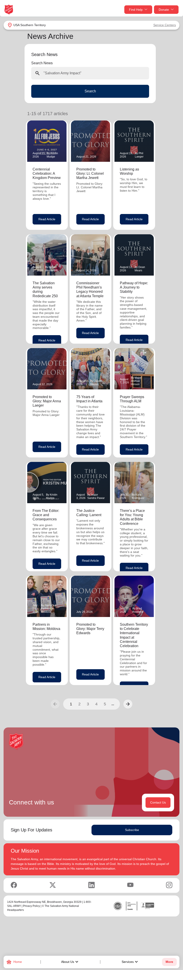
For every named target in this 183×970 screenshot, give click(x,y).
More (169, 962)
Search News (42, 63)
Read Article (46, 219)
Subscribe (132, 830)
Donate (164, 9)
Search (90, 91)
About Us (70, 962)
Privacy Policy (31, 906)
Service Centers (164, 25)
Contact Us (158, 802)
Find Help (136, 9)
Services (130, 962)
